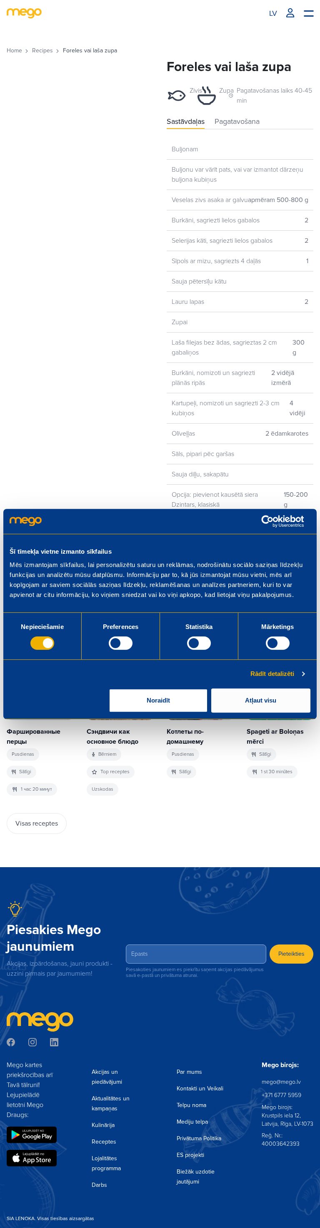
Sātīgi (25, 772)
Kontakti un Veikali (200, 1088)
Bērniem (107, 754)
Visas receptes (36, 823)
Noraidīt (158, 700)
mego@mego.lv (281, 1081)
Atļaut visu (260, 700)
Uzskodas (102, 789)
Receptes (104, 1141)
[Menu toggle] (308, 13)
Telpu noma (191, 1105)
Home (14, 50)
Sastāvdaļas (186, 121)
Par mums (189, 1071)
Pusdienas (23, 754)
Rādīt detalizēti (272, 673)
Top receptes (115, 772)
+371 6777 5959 (281, 1095)
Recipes (42, 50)
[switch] (120, 643)
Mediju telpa (192, 1121)
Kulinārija (103, 1125)
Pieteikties (291, 953)
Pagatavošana (237, 121)
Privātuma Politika (199, 1138)
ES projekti (190, 1155)
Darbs (99, 1185)
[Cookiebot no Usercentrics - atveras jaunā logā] (274, 521)
